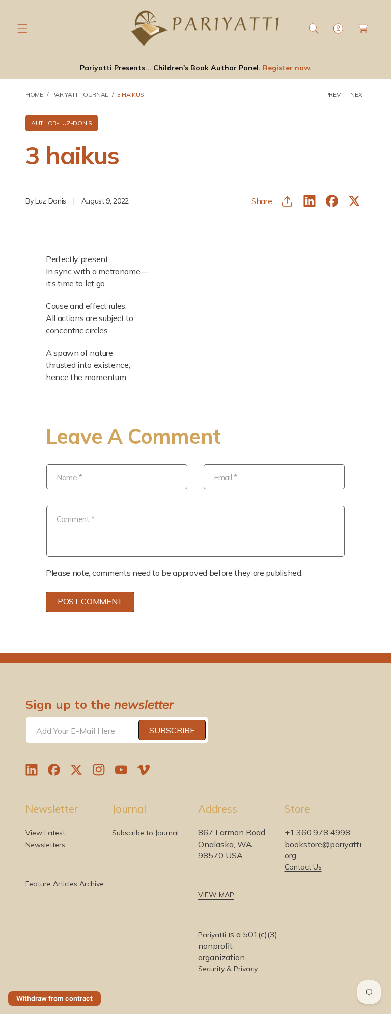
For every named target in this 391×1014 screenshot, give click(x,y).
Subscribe (172, 730)
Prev (333, 94)
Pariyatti (213, 934)
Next (358, 94)
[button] (22, 28)
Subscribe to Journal (145, 832)
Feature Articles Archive (64, 883)
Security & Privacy (228, 968)
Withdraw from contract (54, 998)
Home (34, 94)
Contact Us (303, 867)
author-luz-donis (61, 123)
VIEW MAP (216, 895)
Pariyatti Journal (79, 94)
